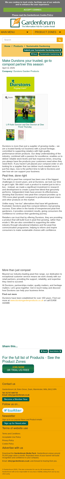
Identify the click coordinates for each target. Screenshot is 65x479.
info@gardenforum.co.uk (18, 395)
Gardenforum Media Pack (25, 453)
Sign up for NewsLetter (15, 423)
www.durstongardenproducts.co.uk (26, 300)
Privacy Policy (8, 440)
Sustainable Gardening (38, 46)
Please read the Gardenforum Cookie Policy (32, 15)
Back (35, 54)
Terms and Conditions (11, 434)
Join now (18, 367)
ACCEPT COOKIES (32, 10)
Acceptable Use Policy (11, 437)
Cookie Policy (8, 444)
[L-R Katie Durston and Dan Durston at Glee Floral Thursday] (24, 109)
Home (7, 46)
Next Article (54, 351)
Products (18, 46)
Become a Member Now (15, 399)
